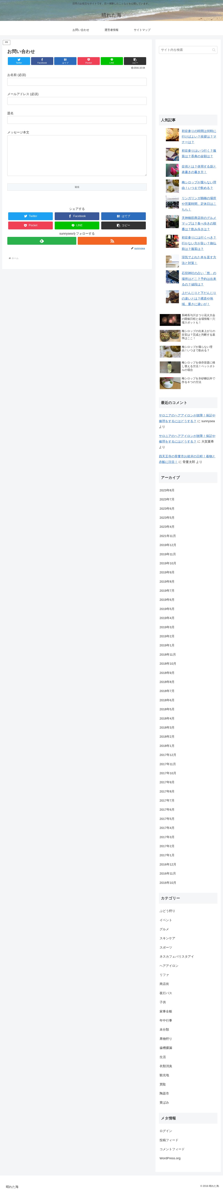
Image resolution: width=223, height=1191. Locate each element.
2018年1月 (167, 746)
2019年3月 (167, 627)
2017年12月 (168, 755)
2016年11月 (168, 873)
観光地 (164, 1075)
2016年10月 (168, 882)
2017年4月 (167, 828)
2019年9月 (167, 572)
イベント (166, 920)
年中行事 (166, 1020)
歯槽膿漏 (166, 1048)
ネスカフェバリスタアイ (177, 956)
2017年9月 (167, 782)
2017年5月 (167, 819)
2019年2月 (167, 636)
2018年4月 (167, 718)
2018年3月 (167, 727)
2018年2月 (167, 736)
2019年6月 (167, 599)
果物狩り (166, 1039)
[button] (135, 61)
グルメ (164, 929)
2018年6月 (167, 700)
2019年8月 (167, 581)
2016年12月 (168, 864)
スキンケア (167, 938)
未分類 (164, 1029)
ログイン (166, 1131)
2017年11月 (168, 764)
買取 (163, 1084)
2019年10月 (168, 563)
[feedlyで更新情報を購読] (41, 241)
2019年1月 (167, 645)
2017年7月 (167, 800)
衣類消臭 (166, 1066)
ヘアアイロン (169, 966)
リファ (164, 975)
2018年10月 (168, 663)
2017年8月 (167, 791)
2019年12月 (168, 545)
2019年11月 (168, 554)
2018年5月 (167, 709)
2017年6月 (167, 809)
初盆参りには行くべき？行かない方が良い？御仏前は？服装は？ (199, 243)
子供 (163, 1002)
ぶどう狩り (167, 911)
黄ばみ (164, 1102)
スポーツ (166, 947)
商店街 (164, 984)
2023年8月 (167, 490)
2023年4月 (167, 526)
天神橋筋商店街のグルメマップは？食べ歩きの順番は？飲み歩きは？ (199, 223)
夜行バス (166, 993)
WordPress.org (170, 1158)
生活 (163, 1057)
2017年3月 (167, 837)
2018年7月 (167, 691)
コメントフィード (172, 1149)
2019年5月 (167, 609)
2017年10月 (168, 773)
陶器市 (164, 1093)
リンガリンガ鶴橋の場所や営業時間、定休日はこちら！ (199, 203)
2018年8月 (167, 682)
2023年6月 (167, 508)
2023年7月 (167, 499)
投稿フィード (169, 1140)
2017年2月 (167, 846)
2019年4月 (167, 618)
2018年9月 (167, 673)
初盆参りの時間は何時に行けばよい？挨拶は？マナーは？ (199, 136)
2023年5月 (167, 517)
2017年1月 (167, 855)
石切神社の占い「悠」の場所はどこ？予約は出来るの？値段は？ (199, 278)
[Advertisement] (188, 84)
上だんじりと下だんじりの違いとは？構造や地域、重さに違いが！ (199, 298)
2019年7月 (167, 590)
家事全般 (166, 1011)
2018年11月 (168, 654)
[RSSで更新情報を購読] (112, 241)
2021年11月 (168, 536)
